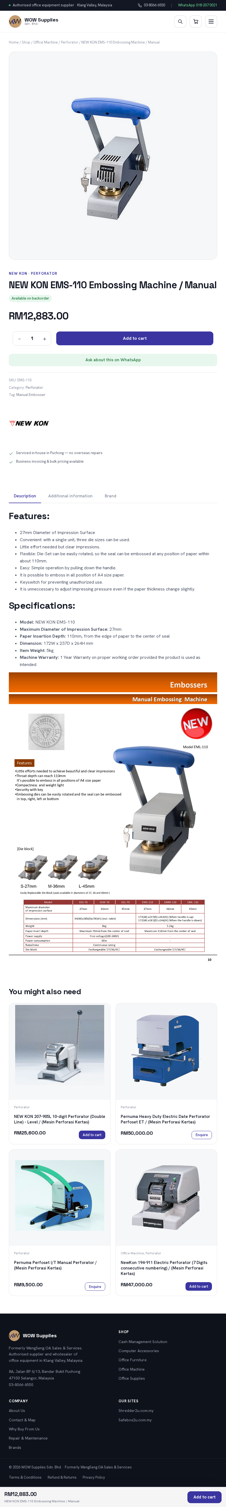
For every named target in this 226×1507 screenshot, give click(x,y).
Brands (15, 1447)
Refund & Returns (62, 1477)
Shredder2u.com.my (136, 1410)
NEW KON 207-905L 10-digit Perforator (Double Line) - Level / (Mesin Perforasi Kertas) (59, 1119)
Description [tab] (25, 496)
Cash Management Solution (143, 1341)
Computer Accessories (139, 1350)
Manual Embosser (30, 394)
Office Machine (45, 42)
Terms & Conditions (25, 1477)
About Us (17, 1410)
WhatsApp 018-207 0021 (197, 5)
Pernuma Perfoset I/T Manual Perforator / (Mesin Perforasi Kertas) (55, 1265)
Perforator (69, 42)
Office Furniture (133, 1359)
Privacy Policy (94, 1477)
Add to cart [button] (92, 1135)
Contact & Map (22, 1419)
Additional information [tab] (70, 496)
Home (14, 42)
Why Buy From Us (24, 1429)
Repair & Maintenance (28, 1438)
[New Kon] (29, 423)
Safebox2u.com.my (135, 1419)
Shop (26, 42)
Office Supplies (132, 1378)
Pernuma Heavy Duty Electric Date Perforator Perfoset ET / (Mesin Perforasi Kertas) (165, 1119)
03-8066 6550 (151, 5)
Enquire (202, 1135)
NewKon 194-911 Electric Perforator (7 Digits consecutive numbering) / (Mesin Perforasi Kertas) (164, 1268)
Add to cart (135, 338)
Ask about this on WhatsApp (113, 360)
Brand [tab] (110, 496)
